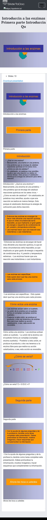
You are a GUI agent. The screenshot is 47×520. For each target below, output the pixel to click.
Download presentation (13, 81)
